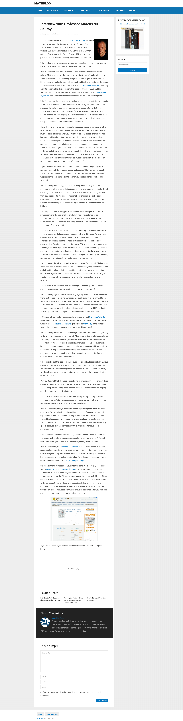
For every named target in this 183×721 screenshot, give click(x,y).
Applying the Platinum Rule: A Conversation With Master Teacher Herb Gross (73, 600)
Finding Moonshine (63, 324)
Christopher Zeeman (90, 85)
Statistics (103, 10)
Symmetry (87, 324)
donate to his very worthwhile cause (61, 469)
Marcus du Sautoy (77, 40)
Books (39, 10)
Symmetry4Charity (97, 317)
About (40, 714)
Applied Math (52, 10)
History (132, 10)
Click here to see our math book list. (132, 24)
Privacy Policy (52, 714)
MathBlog (42, 3)
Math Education (87, 10)
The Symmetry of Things (74, 460)
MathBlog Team (44, 34)
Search (132, 70)
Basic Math (68, 10)
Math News (120, 10)
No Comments (75, 34)
